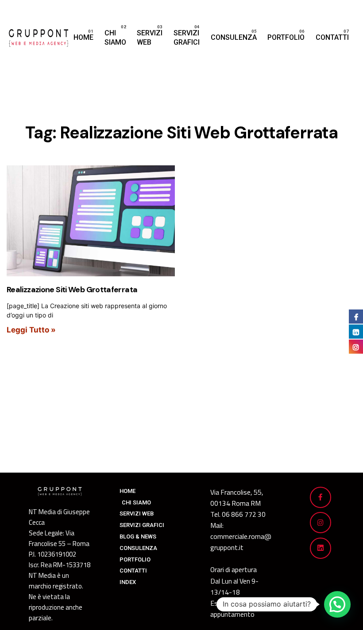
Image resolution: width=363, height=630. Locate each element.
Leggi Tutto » (31, 329)
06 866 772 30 (244, 514)
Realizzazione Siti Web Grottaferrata (72, 289)
